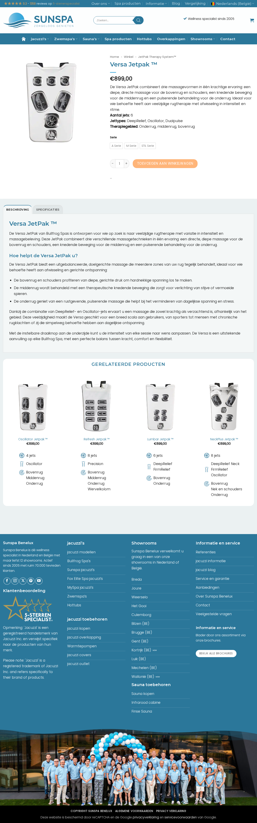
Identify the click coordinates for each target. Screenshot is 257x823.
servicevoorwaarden (180, 817)
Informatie (155, 4)
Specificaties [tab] (48, 209)
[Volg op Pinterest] (31, 581)
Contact (227, 39)
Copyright (91, 811)
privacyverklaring (146, 817)
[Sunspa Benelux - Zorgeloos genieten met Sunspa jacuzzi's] (38, 20)
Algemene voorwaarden (134, 811)
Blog (176, 3)
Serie (113, 137)
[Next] (254, 439)
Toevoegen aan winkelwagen (165, 163)
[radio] (116, 146)
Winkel (128, 57)
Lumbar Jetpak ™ (160, 439)
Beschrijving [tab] (17, 209)
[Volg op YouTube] (39, 581)
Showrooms (201, 39)
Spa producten (128, 3)
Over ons (99, 4)
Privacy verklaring (171, 811)
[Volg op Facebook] (7, 581)
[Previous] (3, 439)
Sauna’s (90, 39)
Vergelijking (195, 3)
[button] (252, 20)
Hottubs (144, 39)
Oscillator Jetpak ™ (33, 439)
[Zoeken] (139, 20)
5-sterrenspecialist (66, 4)
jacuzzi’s (38, 39)
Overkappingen (171, 39)
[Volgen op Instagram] (14, 581)
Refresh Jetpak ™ (97, 439)
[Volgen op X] (23, 581)
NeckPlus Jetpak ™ (224, 439)
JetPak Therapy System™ (157, 57)
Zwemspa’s (64, 39)
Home (114, 57)
